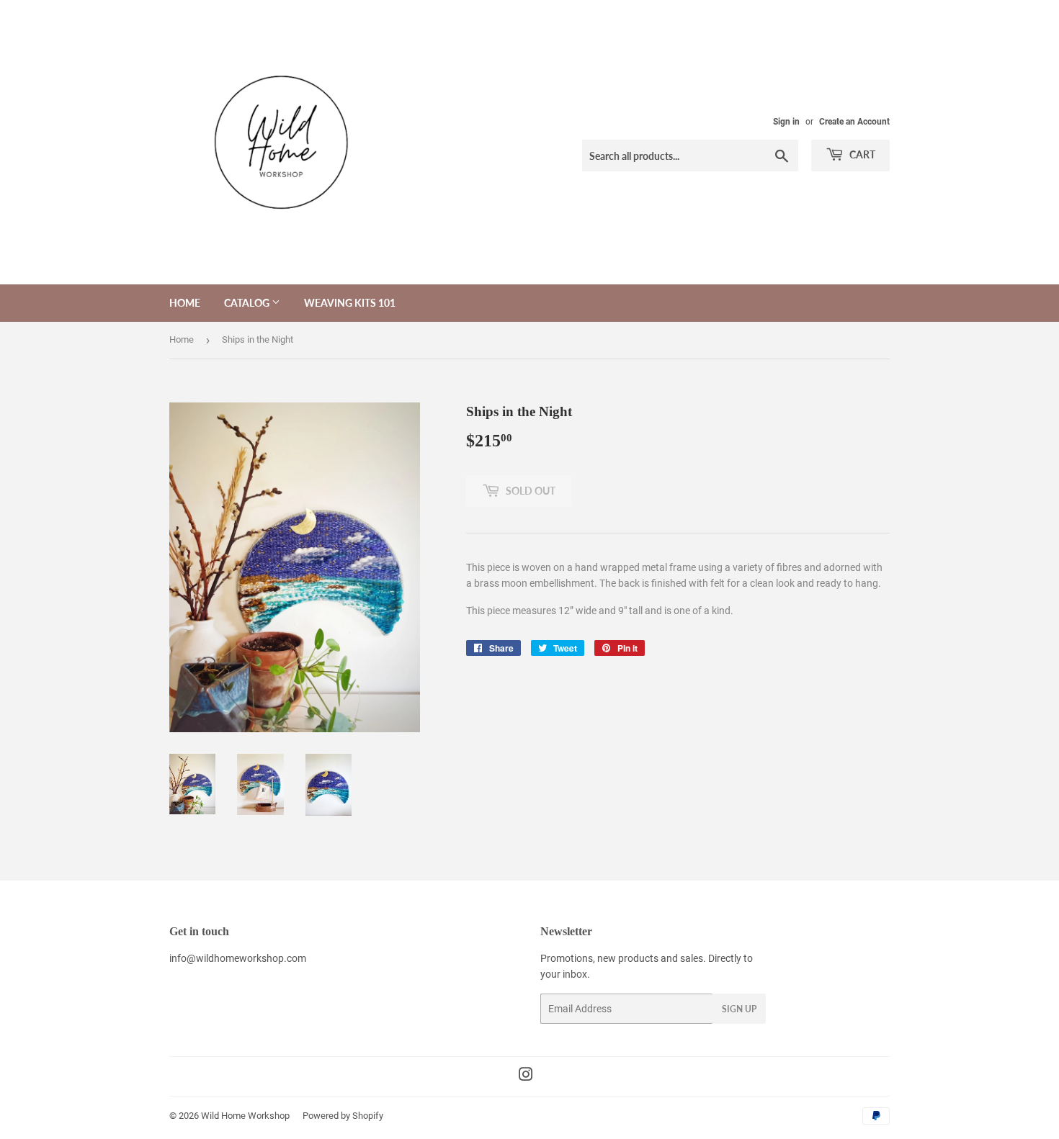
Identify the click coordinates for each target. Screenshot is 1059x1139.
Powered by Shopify (343, 1115)
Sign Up (739, 1009)
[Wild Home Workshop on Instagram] (526, 1076)
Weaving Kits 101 (350, 303)
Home (184, 303)
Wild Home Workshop (245, 1115)
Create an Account (854, 122)
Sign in (786, 122)
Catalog (248, 303)
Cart (861, 154)
